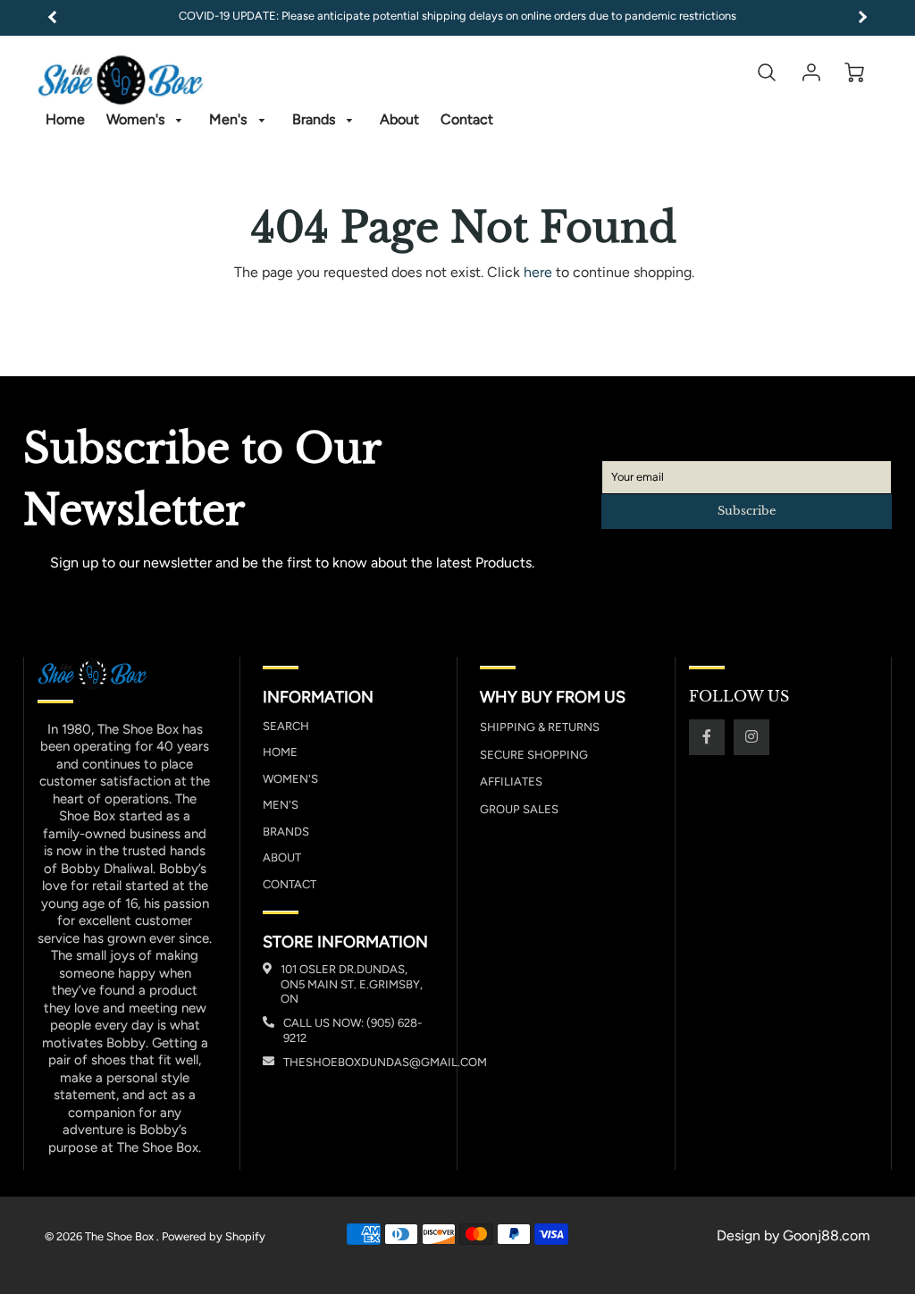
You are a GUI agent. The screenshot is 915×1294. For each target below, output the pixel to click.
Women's (137, 119)
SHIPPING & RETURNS (540, 727)
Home (65, 119)
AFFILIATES (511, 781)
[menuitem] (65, 120)
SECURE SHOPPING (534, 754)
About (399, 119)
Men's (229, 119)
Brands (315, 119)
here (538, 272)
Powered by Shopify (213, 1236)
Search (286, 726)
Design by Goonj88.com (793, 1235)
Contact (467, 119)
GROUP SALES (519, 809)
